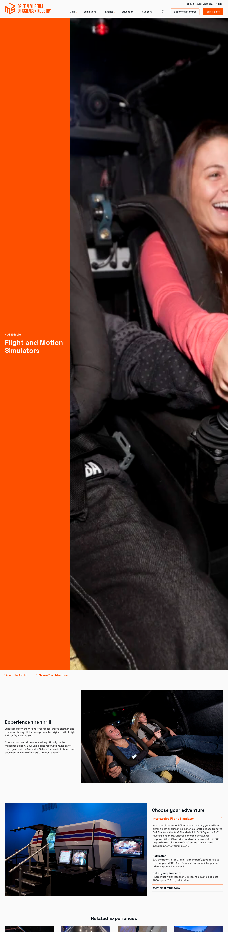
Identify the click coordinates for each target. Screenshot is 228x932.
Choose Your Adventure (53, 675)
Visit (72, 11)
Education (127, 11)
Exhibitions (90, 11)
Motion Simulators (166, 888)
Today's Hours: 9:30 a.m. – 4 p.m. (204, 3)
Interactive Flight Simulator (173, 819)
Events (109, 11)
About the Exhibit (16, 675)
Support (147, 11)
